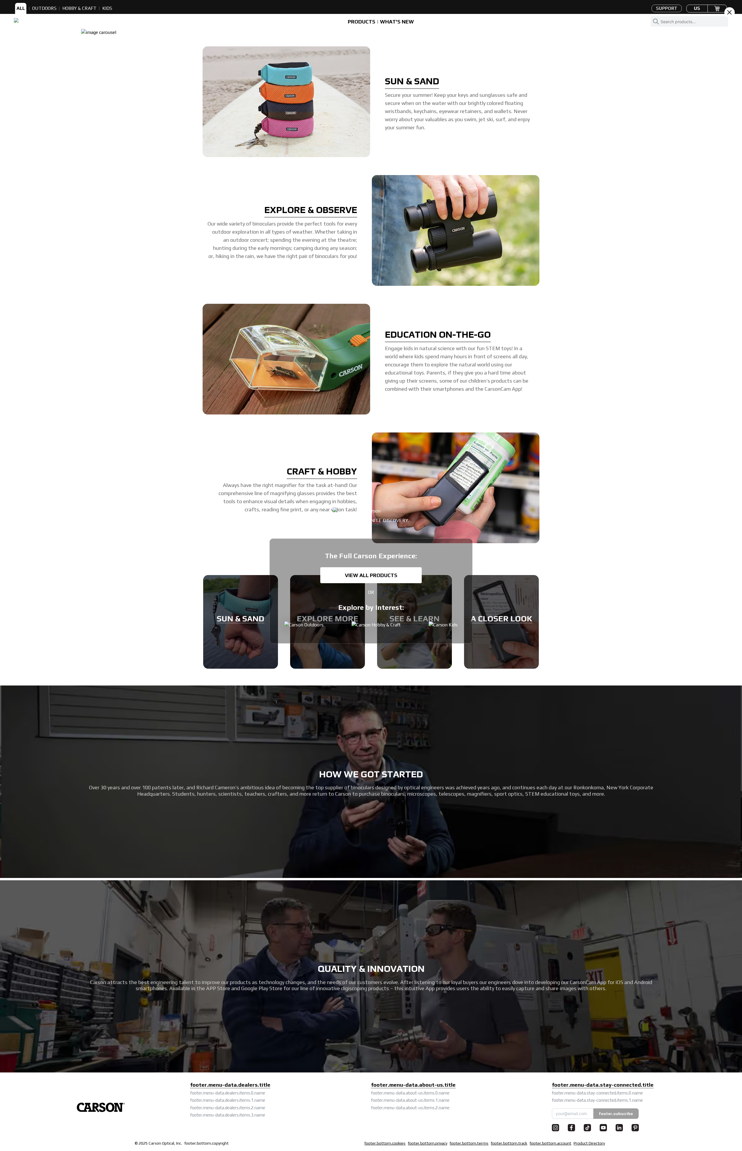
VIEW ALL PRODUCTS (371, 575)
